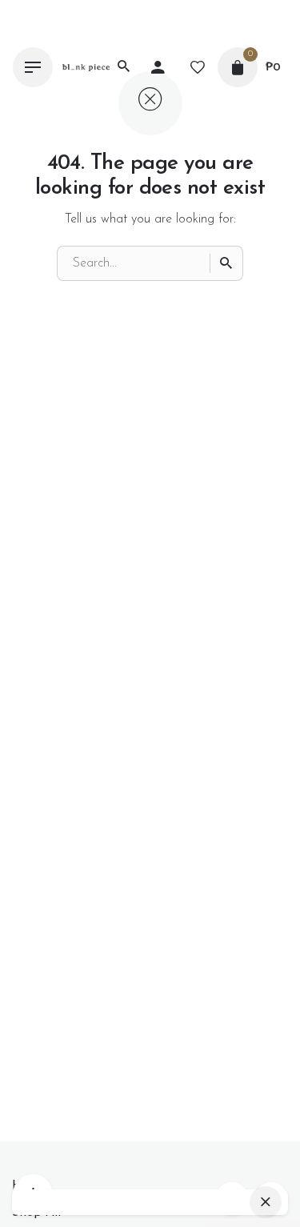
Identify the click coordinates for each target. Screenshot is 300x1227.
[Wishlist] (198, 67)
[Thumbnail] (86, 67)
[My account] (158, 67)
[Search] (226, 263)
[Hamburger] (33, 67)
